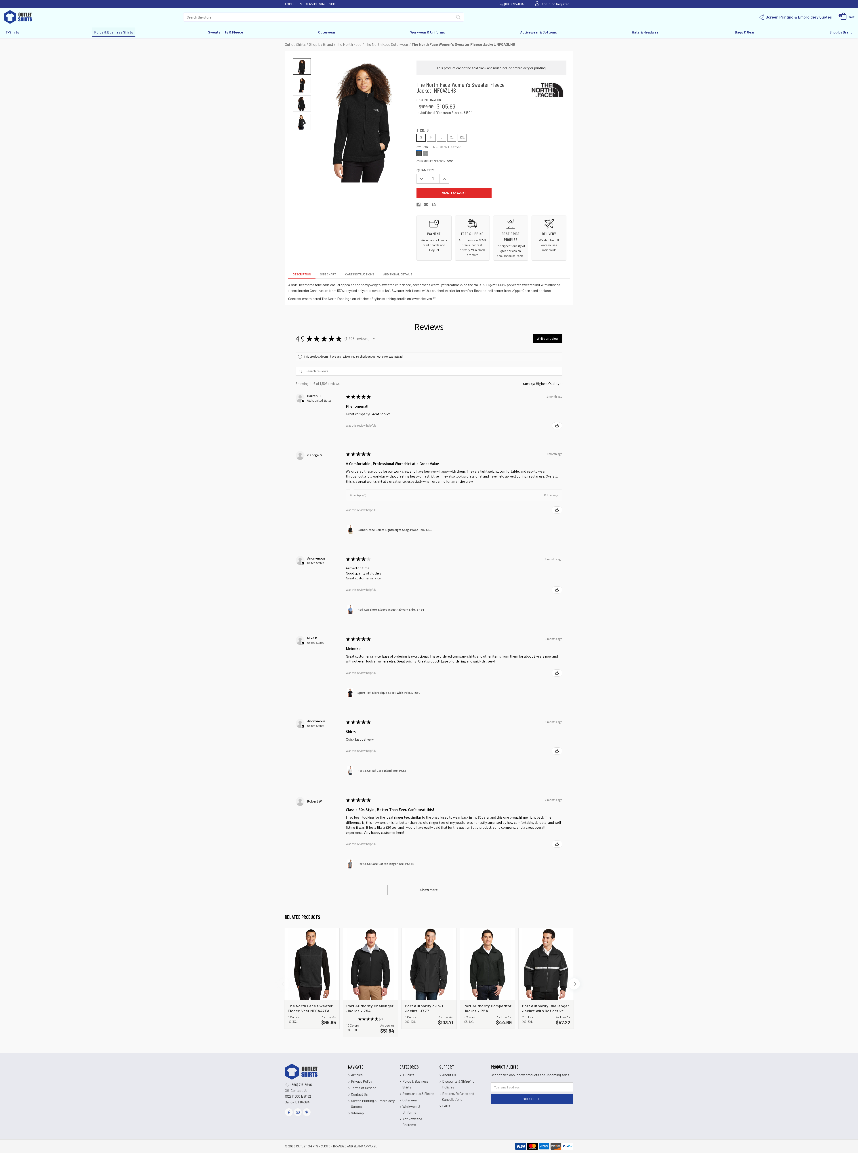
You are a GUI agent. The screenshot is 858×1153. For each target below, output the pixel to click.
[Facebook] (418, 206)
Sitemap (357, 1113)
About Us (449, 1075)
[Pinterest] (307, 1112)
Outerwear (326, 32)
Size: (422, 130)
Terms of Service (363, 1088)
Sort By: (529, 383)
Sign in (546, 4)
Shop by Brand (840, 32)
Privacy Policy (361, 1081)
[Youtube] (298, 1112)
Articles (357, 1075)
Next (574, 983)
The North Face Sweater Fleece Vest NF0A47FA (310, 1008)
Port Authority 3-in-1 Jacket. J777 (424, 1008)
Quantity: (425, 170)
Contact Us (299, 1090)
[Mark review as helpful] (557, 425)
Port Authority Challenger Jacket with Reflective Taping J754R (545, 1008)
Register (562, 4)
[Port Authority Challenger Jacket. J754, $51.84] (370, 964)
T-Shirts (12, 32)
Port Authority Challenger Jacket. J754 (369, 1008)
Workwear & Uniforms (427, 32)
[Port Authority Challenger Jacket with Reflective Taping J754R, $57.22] (546, 964)
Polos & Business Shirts (113, 32)
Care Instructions (359, 274)
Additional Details (397, 274)
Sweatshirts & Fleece (225, 32)
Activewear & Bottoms (538, 32)
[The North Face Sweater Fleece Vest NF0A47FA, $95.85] (311, 964)
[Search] (458, 18)
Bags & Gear (745, 32)
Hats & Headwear (646, 32)
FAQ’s (446, 1106)
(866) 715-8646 (515, 4)
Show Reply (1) (358, 495)
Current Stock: (434, 161)
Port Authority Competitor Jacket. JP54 (487, 1008)
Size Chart (328, 274)
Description (302, 274)
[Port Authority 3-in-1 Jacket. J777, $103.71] (429, 964)
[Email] (426, 206)
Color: (438, 147)
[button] (373, 338)
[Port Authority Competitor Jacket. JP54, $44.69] (487, 964)
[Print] (434, 206)
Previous (283, 983)
